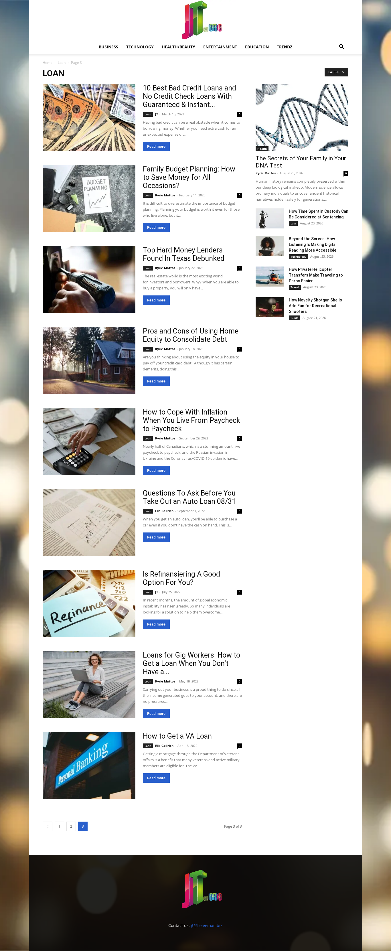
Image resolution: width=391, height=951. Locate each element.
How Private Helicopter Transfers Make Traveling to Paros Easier (316, 275)
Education (257, 47)
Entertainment (220, 47)
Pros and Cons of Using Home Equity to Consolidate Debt (190, 335)
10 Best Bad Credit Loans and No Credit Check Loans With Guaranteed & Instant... (189, 96)
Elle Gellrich (164, 511)
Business (108, 47)
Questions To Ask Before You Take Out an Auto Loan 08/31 (189, 497)
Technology (140, 47)
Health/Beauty (178, 47)
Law (293, 223)
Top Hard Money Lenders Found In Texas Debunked (183, 254)
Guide (295, 318)
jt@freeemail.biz (206, 925)
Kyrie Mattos (165, 195)
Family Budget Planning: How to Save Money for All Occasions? (189, 177)
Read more (156, 146)
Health (262, 149)
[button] (341, 47)
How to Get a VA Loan (177, 736)
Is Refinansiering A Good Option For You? (181, 578)
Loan (62, 62)
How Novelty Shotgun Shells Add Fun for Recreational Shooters (315, 306)
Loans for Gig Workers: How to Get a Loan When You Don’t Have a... (191, 663)
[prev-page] (47, 826)
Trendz (284, 47)
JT (156, 114)
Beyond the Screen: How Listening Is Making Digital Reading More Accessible (313, 244)
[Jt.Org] (195, 20)
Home (47, 62)
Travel (295, 287)
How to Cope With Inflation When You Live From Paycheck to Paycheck (191, 420)
